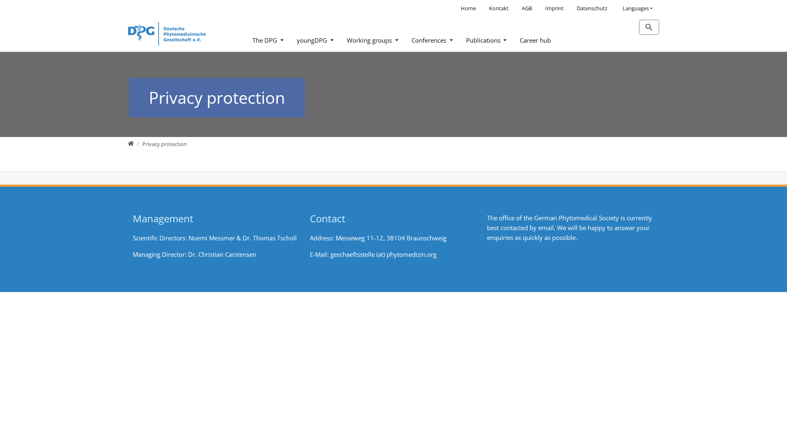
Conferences (430, 40)
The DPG (265, 40)
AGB (527, 8)
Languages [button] (636, 8)
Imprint (554, 8)
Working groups (370, 40)
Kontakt (499, 8)
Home (468, 8)
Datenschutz (592, 8)
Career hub (535, 40)
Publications (484, 40)
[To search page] (649, 27)
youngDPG (313, 40)
